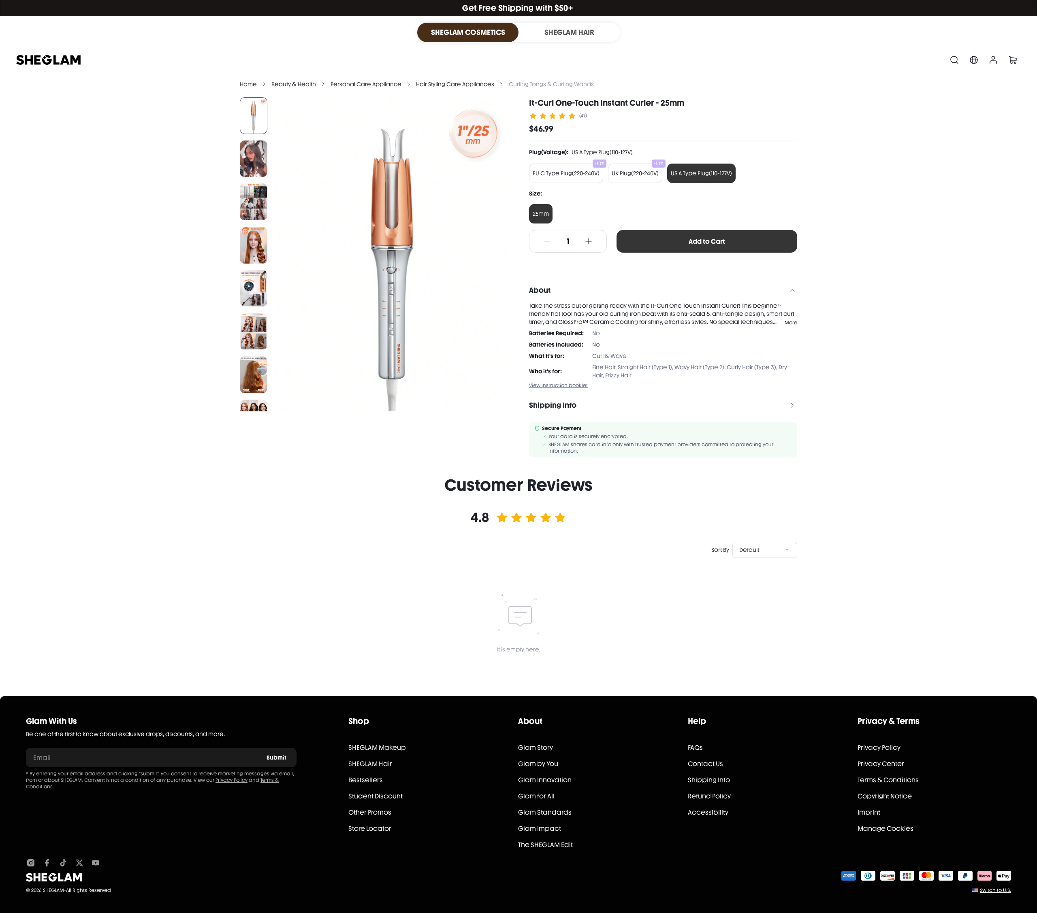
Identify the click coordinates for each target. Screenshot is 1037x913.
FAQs (695, 747)
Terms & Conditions (888, 780)
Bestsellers (365, 780)
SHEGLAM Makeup (377, 747)
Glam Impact (539, 828)
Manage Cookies (885, 828)
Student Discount (375, 796)
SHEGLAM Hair (370, 764)
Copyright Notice (885, 796)
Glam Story (535, 747)
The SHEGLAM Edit (545, 845)
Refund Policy (709, 796)
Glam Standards (545, 812)
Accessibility (708, 812)
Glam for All (536, 796)
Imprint (869, 812)
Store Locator (369, 828)
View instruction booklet (558, 385)
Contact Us (705, 764)
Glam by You (538, 764)
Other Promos (369, 812)
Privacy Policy (232, 780)
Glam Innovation (545, 780)
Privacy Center (881, 764)
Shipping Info (709, 780)
